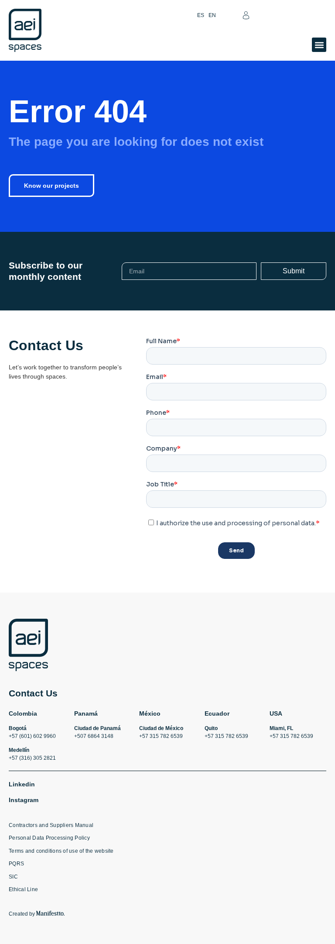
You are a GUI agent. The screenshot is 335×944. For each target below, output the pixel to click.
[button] (319, 45)
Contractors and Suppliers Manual (51, 825)
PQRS (16, 864)
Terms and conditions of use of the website (61, 851)
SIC (13, 877)
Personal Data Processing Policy (49, 838)
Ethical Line (23, 889)
